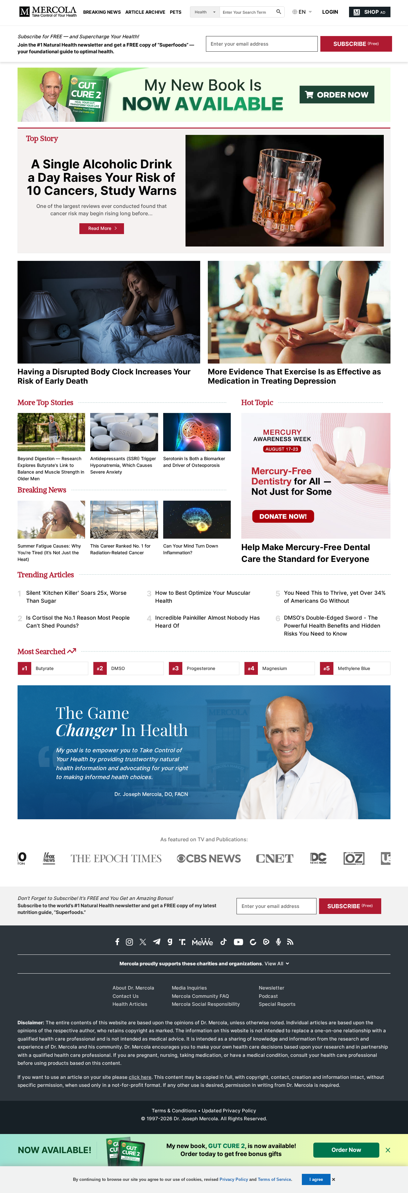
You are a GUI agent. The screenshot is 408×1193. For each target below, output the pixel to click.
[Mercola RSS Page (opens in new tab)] (290, 942)
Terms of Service (274, 1179)
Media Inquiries (189, 988)
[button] (333, 1179)
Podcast (268, 996)
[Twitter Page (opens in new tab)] (143, 942)
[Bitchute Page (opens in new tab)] (253, 942)
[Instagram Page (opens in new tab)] (129, 942)
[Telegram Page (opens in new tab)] (157, 942)
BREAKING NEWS (102, 12)
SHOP (374, 12)
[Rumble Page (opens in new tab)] (266, 942)
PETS (175, 12)
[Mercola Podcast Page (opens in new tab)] (278, 942)
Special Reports (277, 1004)
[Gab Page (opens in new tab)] (170, 942)
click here (140, 1077)
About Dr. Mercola (133, 988)
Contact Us (126, 996)
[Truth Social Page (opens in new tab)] (182, 942)
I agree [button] (316, 1179)
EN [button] (301, 11)
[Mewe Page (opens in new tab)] (203, 942)
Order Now (346, 1149)
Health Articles (130, 1004)
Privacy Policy (234, 1179)
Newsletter (271, 988)
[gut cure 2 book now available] (204, 95)
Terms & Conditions (174, 1111)
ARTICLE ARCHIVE (145, 12)
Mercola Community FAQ (200, 996)
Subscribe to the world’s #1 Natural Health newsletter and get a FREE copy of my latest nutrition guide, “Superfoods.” (117, 908)
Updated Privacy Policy (229, 1111)
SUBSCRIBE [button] (356, 44)
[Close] (388, 1150)
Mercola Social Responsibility (206, 1004)
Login (330, 12)
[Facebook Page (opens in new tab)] (117, 942)
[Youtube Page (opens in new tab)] (238, 942)
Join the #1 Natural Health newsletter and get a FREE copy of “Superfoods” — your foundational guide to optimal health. (106, 48)
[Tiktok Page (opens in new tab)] (223, 942)
